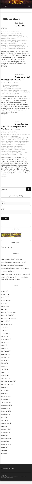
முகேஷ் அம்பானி (21, 46)
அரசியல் (16, 22)
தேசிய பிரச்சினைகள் (6, 381)
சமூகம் (3, 360)
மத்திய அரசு (8, 154)
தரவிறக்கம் (4, 378)
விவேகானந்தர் (5, 444)
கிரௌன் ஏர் (19, 40)
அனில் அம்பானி (14, 46)
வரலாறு (3, 435)
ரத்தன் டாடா (16, 93)
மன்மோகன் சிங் (14, 85)
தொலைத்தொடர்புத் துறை (17, 154)
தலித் (7, 137)
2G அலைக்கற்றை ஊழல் (14, 33)
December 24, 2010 (18, 31)
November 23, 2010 (13, 132)
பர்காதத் (9, 86)
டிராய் (13, 151)
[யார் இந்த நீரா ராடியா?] (7, 23)
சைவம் (3, 372)
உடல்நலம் (3, 327)
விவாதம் (3, 441)
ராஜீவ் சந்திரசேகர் (6, 85)
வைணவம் (4, 453)
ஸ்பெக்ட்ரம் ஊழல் (17, 91)
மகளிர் (3, 426)
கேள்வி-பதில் (4, 351)
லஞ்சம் (7, 147)
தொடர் (3, 390)
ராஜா (6, 86)
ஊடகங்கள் (4, 333)
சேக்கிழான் (4, 82)
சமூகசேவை (4, 357)
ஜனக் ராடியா (11, 48)
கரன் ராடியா (22, 48)
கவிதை (3, 348)
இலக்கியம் (4, 321)
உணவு (2, 330)
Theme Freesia (16, 476)
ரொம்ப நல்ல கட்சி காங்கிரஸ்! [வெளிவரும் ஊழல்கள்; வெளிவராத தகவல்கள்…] (14, 126)
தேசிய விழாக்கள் (5, 384)
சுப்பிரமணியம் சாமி (19, 139)
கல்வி (2, 345)
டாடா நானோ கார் (18, 45)
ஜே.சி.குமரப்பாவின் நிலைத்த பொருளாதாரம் (12, 265)
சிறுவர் (3, 366)
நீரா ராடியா (7, 41)
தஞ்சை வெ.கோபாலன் (6, 31)
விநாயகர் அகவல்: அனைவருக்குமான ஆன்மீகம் (13, 262)
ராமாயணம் (4, 432)
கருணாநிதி (11, 93)
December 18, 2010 (13, 82)
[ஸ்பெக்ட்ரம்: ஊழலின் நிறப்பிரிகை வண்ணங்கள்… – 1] (7, 74)
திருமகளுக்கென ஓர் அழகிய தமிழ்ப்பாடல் (11, 259)
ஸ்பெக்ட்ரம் (14, 40)
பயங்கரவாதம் (4, 405)
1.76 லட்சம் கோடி (11, 90)
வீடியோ (3, 447)
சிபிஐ (6, 90)
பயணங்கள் (4, 408)
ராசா (8, 88)
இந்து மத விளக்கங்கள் (7, 318)
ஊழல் (18, 147)
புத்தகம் (3, 417)
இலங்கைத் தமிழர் (5, 324)
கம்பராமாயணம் (5, 339)
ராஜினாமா (11, 146)
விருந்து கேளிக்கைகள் (22, 36)
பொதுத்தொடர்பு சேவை (10, 45)
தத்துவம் (3, 375)
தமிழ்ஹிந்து (4, 476)
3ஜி (22, 149)
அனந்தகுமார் (8, 40)
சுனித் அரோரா (17, 48)
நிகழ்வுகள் (21, 22)
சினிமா (3, 363)
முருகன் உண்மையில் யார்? (7, 271)
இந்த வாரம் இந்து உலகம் (7, 312)
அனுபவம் (3, 294)
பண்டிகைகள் (4, 402)
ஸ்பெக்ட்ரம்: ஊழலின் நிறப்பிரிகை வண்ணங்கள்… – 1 (15, 78)
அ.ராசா (15, 151)
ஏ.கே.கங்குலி (8, 139)
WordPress (22, 476)
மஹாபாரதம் (4, 429)
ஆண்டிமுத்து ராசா (7, 46)
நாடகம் (3, 393)
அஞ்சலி (3, 291)
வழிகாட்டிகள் (4, 438)
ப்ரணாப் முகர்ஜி (18, 149)
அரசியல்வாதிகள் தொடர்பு (14, 43)
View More (5, 67)
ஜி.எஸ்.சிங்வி (11, 137)
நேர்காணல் (4, 399)
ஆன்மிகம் (4, 306)
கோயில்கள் (4, 354)
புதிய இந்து (4, 414)
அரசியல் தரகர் (15, 35)
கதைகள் (3, 336)
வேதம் (3, 450)
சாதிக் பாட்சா (11, 88)
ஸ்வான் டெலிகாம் (13, 147)
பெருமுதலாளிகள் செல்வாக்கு (11, 36)
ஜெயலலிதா (12, 134)
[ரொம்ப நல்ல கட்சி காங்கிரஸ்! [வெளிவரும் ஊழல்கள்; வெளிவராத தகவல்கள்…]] (7, 121)
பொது (3, 420)
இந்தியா (25, 134)
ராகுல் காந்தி (8, 151)
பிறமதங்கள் (4, 411)
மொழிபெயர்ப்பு (6, 33)
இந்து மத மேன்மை (6, 315)
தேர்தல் (3, 387)
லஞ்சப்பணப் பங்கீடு (19, 134)
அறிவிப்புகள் (4, 300)
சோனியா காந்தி (17, 137)
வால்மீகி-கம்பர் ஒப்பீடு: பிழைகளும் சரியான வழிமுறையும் (15, 268)
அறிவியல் (3, 303)
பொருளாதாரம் (5, 423)
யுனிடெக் (13, 149)
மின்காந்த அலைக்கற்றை (14, 152)
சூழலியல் (3, 369)
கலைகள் (3, 342)
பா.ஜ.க (7, 152)
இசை (2, 309)
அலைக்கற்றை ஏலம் (10, 91)
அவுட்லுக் (6, 48)
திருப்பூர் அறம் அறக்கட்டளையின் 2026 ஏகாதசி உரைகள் (15, 274)
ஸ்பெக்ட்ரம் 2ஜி (8, 149)
